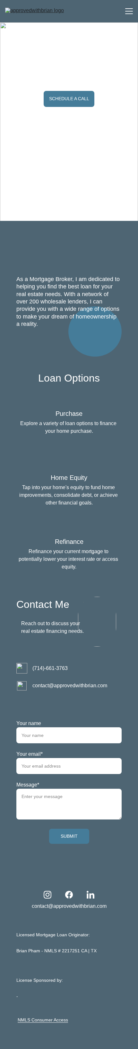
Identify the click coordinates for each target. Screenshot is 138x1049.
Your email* (29, 754)
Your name (28, 723)
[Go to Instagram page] (47, 895)
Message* (27, 784)
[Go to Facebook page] (69, 895)
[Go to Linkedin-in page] (90, 895)
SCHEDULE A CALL (69, 98)
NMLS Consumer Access (43, 1019)
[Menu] (129, 11)
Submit (69, 836)
